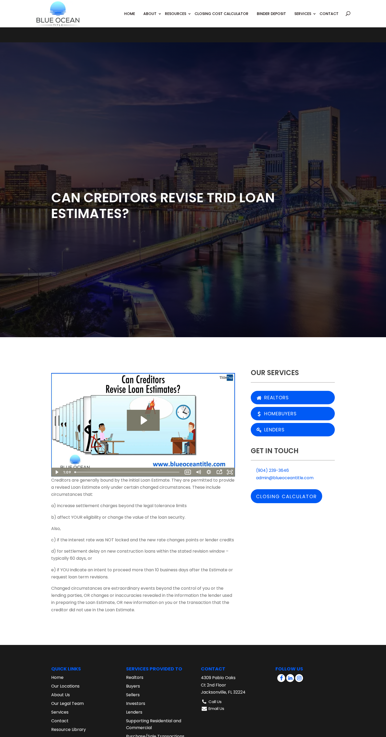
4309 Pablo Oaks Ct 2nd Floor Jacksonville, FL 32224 (223, 685)
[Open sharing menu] (219, 472)
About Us (60, 695)
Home (129, 14)
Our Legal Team (67, 703)
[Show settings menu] (209, 472)
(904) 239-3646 (272, 470)
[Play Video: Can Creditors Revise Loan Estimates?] (143, 420)
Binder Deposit (271, 14)
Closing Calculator (286, 496)
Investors (135, 703)
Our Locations (65, 686)
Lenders (274, 429)
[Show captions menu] (187, 472)
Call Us (215, 701)
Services (302, 14)
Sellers (133, 695)
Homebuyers (280, 413)
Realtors (276, 397)
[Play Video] (56, 472)
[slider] (127, 472)
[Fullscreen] (230, 472)
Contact (329, 14)
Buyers (133, 686)
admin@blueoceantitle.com (284, 478)
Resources (175, 14)
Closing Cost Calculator (221, 14)
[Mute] (198, 472)
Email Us (216, 708)
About (150, 14)
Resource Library (68, 729)
